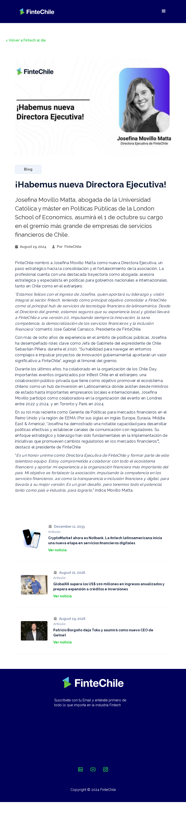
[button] (163, 11)
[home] (37, 11)
